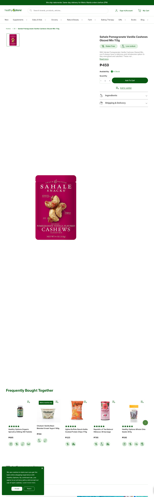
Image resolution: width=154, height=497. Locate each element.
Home (8, 29)
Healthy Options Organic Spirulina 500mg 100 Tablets (20, 430)
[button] (20, 20)
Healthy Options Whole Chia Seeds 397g (133, 430)
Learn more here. (29, 483)
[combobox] (68, 11)
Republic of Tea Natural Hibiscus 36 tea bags (103, 430)
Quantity (104, 76)
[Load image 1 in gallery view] (13, 40)
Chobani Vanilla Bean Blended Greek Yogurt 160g (48, 427)
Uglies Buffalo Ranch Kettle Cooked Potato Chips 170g (76, 430)
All (15, 29)
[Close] (42, 468)
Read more (104, 59)
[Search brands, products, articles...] (30, 10)
